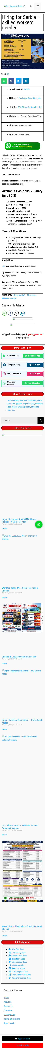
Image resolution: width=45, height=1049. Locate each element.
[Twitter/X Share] (16, 313)
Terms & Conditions (12, 1019)
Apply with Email (22, 1039)
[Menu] (37, 6)
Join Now (36, 365)
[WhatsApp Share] (4, 313)
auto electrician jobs (28, 400)
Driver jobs (36, 98)
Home (6, 997)
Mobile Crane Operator (21, 407)
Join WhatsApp (34, 383)
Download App (34, 356)
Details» (4, 528)
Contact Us (8, 1006)
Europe (27, 89)
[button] (31, 6)
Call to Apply (22, 1045)
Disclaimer (8, 1010)
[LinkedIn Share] (22, 313)
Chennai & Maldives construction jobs (19, 656)
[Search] (41, 420)
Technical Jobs (25, 98)
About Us (7, 1002)
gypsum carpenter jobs (25, 403)
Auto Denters (13, 400)
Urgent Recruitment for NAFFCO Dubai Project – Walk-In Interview (19, 520)
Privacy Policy (9, 1014)
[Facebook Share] (10, 313)
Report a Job (9, 1023)
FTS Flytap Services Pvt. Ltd (30, 107)
